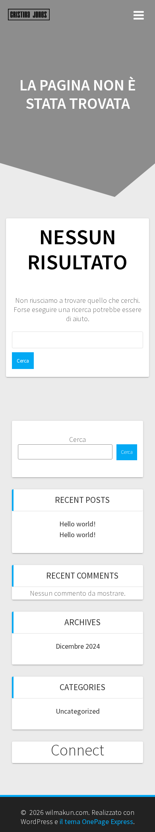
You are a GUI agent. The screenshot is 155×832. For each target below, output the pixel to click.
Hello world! (77, 523)
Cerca (77, 439)
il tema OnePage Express (96, 821)
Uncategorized (78, 711)
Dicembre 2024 (78, 646)
